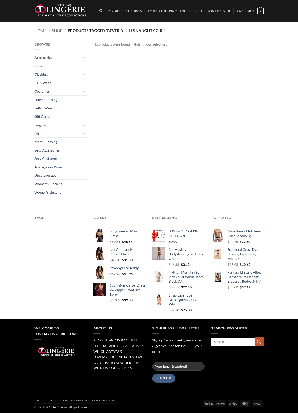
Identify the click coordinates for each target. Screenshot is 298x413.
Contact (53, 400)
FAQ (66, 400)
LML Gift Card (191, 11)
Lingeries (113, 11)
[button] (250, 11)
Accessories (43, 57)
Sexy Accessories (47, 150)
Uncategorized (45, 175)
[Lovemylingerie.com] (63, 11)
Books (39, 66)
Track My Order (104, 400)
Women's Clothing (48, 184)
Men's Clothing (45, 142)
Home (40, 30)
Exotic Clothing (161, 11)
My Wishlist (80, 400)
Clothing (41, 74)
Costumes (134, 11)
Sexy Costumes (45, 158)
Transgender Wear (48, 167)
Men (37, 133)
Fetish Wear (43, 108)
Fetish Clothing (45, 99)
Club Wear (42, 83)
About (39, 400)
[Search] (101, 11)
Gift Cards (42, 116)
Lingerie (40, 125)
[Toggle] (84, 57)
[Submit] (259, 341)
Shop (57, 30)
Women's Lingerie (47, 192)
